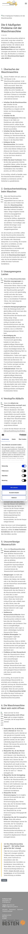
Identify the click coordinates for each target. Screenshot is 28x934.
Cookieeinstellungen (7, 911)
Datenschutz (12, 909)
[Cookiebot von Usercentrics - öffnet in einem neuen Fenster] (19, 435)
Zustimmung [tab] (5, 439)
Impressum (20, 909)
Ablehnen (14, 497)
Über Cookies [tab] (22, 439)
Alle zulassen (14, 487)
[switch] (24, 471)
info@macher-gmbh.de (12, 906)
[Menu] (26, 3)
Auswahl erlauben (14, 492)
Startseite (5, 909)
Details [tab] (14, 439)
